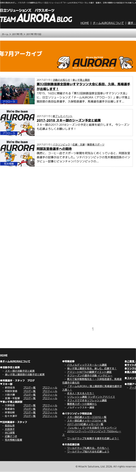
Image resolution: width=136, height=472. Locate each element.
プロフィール (49, 387)
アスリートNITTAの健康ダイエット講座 (89, 372)
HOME (85, 23)
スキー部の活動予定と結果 (20, 371)
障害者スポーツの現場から (82, 404)
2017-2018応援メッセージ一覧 (85, 424)
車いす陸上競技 (81, 80)
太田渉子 (10, 429)
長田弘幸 (10, 425)
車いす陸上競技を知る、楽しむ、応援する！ (92, 368)
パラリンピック (61, 144)
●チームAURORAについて (15, 361)
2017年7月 (17, 34)
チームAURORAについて (108, 23)
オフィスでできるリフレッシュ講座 (87, 400)
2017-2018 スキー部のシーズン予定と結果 (69, 120)
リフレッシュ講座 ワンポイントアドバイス (91, 396)
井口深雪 (10, 432)
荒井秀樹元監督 (13, 439)
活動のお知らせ (61, 80)
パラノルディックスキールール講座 (87, 364)
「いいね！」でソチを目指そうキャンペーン (92, 427)
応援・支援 (78, 144)
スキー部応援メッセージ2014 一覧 (86, 420)
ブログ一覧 (29, 387)
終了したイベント (63, 116)
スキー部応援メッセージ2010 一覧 (86, 417)
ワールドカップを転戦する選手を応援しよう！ (93, 438)
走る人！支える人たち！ (80, 393)
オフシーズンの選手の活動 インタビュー (89, 375)
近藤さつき (11, 436)
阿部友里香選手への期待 (54, 149)
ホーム (5, 34)
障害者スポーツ (95, 144)
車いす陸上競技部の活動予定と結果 (25, 374)
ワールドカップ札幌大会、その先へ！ (88, 448)
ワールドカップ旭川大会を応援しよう (88, 451)
